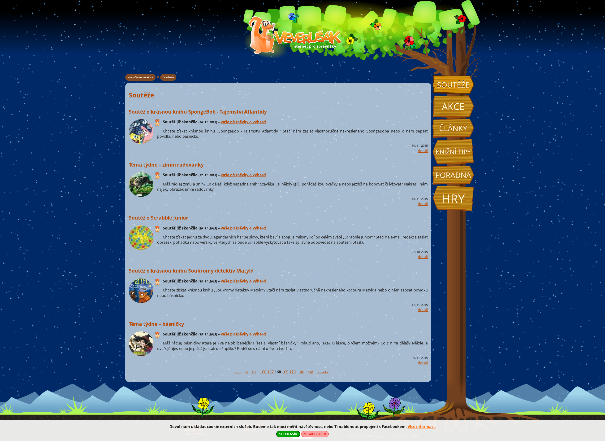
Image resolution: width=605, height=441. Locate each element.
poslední (322, 372)
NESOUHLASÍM (314, 434)
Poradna (453, 175)
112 (253, 372)
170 (292, 372)
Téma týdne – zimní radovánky (166, 164)
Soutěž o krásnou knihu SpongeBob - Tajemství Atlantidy (198, 111)
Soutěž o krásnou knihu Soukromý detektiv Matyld (191, 270)
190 (310, 372)
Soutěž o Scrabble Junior (158, 217)
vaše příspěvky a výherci (243, 121)
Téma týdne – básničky (156, 323)
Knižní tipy (453, 151)
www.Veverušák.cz (140, 77)
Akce (453, 106)
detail (423, 150)
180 (301, 372)
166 (263, 372)
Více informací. (422, 426)
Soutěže (453, 84)
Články (453, 128)
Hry (453, 198)
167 (270, 372)
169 (285, 372)
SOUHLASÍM (288, 434)
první (237, 372)
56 (246, 372)
